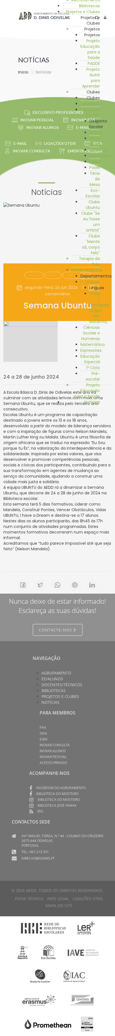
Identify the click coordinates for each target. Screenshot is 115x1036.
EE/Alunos (52, 678)
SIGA (43, 733)
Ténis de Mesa (95, 179)
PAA (43, 727)
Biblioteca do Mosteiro (57, 793)
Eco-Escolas (93, 193)
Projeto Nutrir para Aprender (91, 78)
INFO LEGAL (58, 898)
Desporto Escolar (91, 112)
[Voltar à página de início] (44, 16)
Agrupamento (56, 673)
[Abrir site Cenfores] (82, 1000)
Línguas (92, 282)
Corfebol (97, 150)
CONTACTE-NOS (56, 630)
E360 (43, 739)
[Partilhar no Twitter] (40, 585)
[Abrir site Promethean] (48, 1023)
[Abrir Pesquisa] (97, 17)
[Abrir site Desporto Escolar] (40, 976)
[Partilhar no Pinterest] (75, 585)
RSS (40, 811)
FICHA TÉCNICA (29, 898)
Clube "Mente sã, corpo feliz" (91, 244)
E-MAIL (20, 143)
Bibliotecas (89, 6)
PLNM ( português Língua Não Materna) (99, 307)
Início (23, 72)
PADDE (94, 63)
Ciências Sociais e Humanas (90, 333)
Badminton (100, 156)
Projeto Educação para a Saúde (90, 49)
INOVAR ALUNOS (42, 127)
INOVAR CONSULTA (31, 150)
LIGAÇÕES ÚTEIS (88, 898)
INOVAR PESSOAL (37, 119)
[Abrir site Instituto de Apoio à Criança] (74, 976)
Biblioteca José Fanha (57, 805)
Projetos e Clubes (83, 12)
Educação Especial (90, 359)
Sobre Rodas (95, 141)
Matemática (92, 344)
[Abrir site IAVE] (83, 952)
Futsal (95, 161)
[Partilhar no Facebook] (23, 585)
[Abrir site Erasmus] (39, 1000)
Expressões (91, 350)
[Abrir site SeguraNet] (23, 952)
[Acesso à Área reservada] (105, 17)
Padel (94, 167)
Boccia (95, 132)
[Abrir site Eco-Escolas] (48, 952)
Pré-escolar (93, 376)
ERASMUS (91, 104)
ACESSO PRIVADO (53, 762)
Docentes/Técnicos (62, 684)
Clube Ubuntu (93, 204)
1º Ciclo (93, 367)
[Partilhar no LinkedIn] (92, 585)
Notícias (92, 402)
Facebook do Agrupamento (61, 787)
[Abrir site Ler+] (86, 928)
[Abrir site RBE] (43, 928)
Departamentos (87, 270)
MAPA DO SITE (58, 905)
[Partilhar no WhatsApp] (57, 585)
